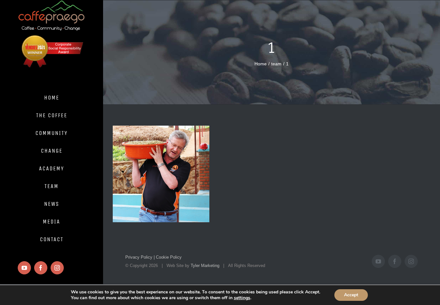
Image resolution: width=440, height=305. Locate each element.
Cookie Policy (168, 257)
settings (242, 298)
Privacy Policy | (140, 257)
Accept (351, 295)
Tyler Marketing (205, 265)
